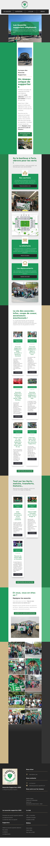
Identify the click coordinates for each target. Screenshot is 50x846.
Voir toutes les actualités (25, 471)
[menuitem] (7, 11)
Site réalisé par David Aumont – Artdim (34, 765)
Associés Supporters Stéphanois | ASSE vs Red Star (32, 395)
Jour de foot (16, 549)
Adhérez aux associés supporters (25, 613)
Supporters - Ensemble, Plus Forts (23, 25)
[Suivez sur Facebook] (27, 755)
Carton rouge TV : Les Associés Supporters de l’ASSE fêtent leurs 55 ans (18, 442)
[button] (37, 627)
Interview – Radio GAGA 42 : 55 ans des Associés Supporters (32, 440)
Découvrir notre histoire (25, 134)
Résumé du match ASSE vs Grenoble (18, 558)
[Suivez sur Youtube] (30, 755)
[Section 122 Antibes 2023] (25, 210)
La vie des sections (18, 387)
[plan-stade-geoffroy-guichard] (25, 235)
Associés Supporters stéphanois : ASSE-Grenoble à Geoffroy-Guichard (18, 351)
